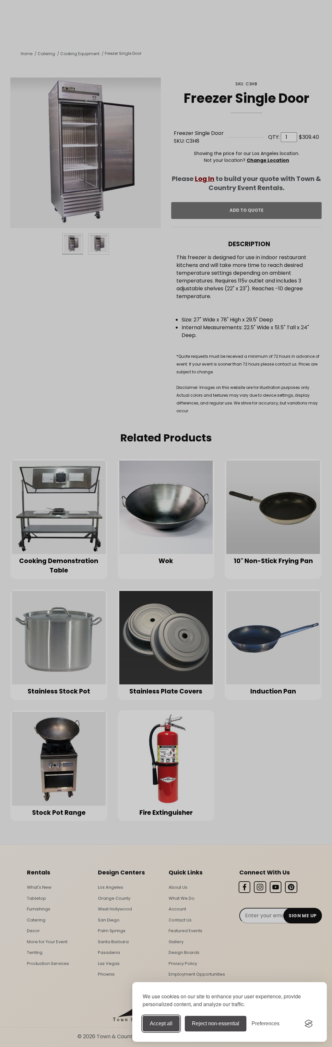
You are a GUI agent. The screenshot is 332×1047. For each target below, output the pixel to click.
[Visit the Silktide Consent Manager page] (308, 1023)
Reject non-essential (215, 1023)
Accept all (161, 1023)
